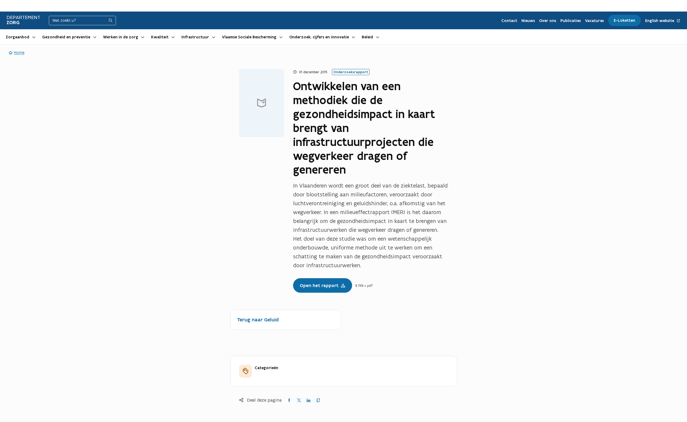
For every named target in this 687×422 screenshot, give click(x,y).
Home (19, 52)
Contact (509, 20)
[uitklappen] (33, 36)
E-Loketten (624, 20)
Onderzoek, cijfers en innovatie (319, 37)
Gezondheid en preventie (66, 37)
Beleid (367, 37)
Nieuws (528, 20)
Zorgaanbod (17, 37)
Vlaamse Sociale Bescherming (249, 37)
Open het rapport (319, 285)
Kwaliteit (160, 37)
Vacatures (594, 20)
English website (660, 21)
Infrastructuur (195, 37)
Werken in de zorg (120, 37)
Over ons (547, 20)
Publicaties (570, 20)
